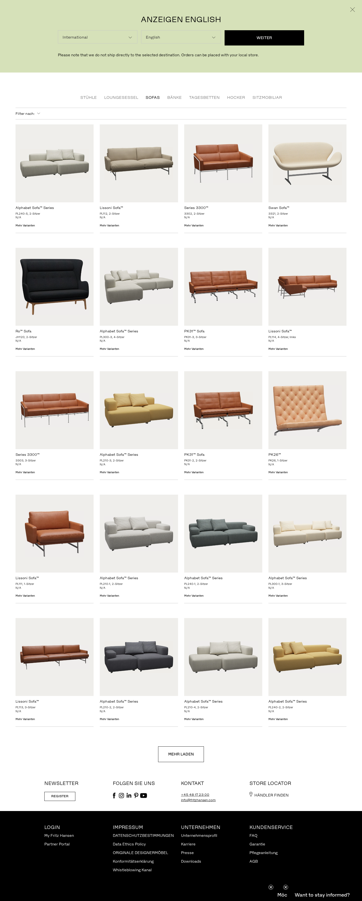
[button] (322, 895)
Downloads (191, 861)
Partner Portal (57, 844)
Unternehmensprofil (199, 835)
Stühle (88, 97)
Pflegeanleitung (263, 853)
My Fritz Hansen (59, 835)
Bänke (174, 97)
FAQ (253, 835)
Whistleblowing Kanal (132, 870)
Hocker (236, 97)
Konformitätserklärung (133, 861)
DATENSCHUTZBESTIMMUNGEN (143, 835)
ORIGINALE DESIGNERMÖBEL (140, 853)
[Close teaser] (270, 887)
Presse (187, 853)
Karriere (188, 844)
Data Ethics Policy (129, 844)
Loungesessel (121, 97)
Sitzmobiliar (267, 97)
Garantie (257, 844)
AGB (253, 861)
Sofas (153, 97)
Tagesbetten (204, 97)
